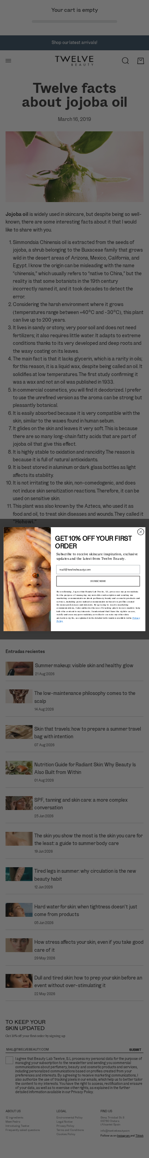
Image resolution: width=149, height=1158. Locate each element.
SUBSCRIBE (98, 581)
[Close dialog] (141, 532)
